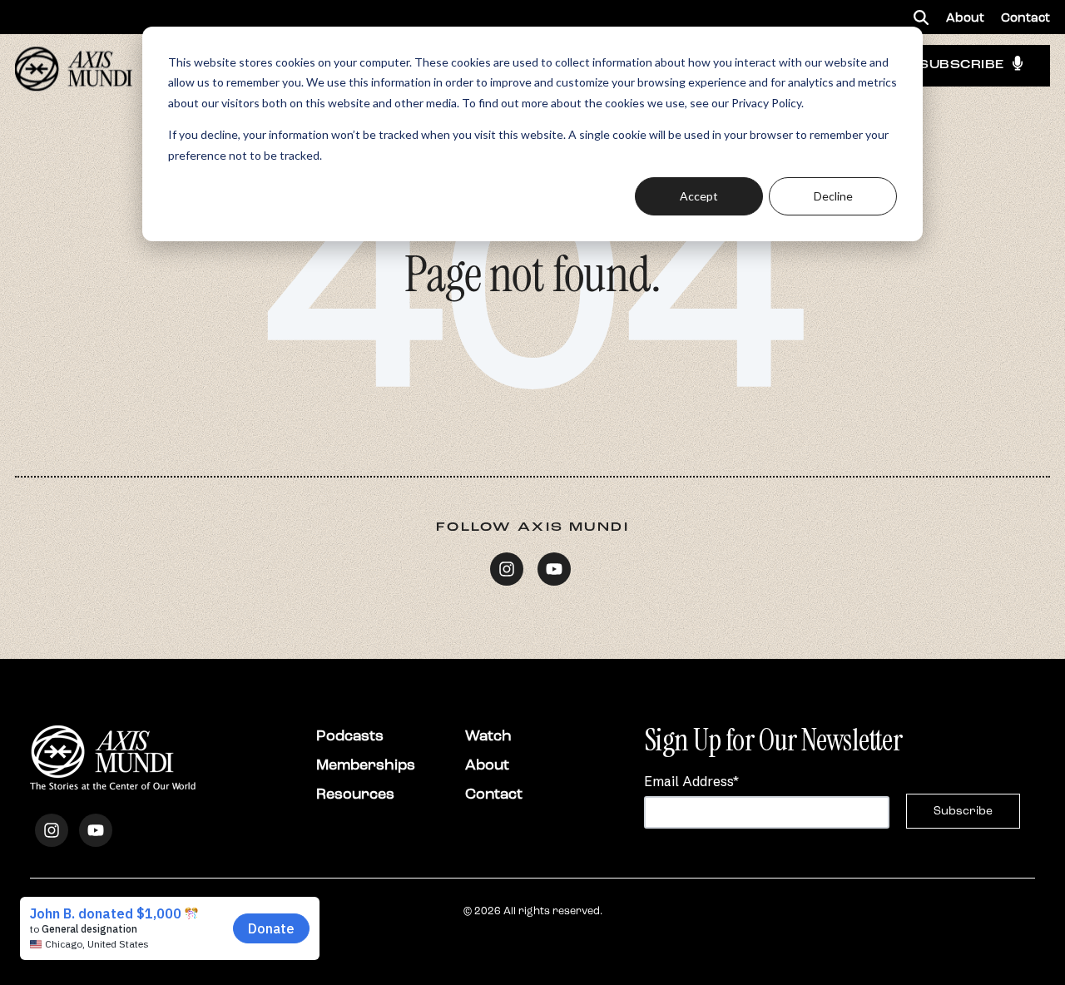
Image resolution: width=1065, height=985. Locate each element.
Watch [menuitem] (488, 735)
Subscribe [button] (961, 64)
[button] (921, 17)
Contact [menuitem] (1025, 17)
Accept (699, 196)
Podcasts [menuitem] (350, 735)
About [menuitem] (965, 17)
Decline (833, 196)
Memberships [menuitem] (365, 764)
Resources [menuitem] (355, 794)
